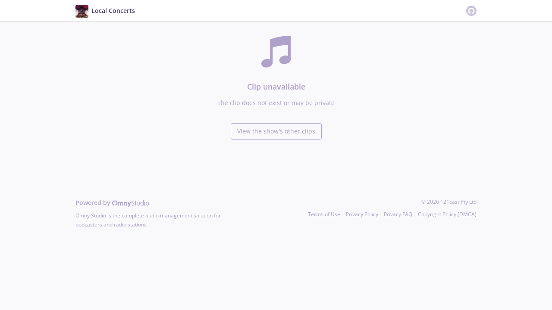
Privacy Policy (362, 214)
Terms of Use (324, 214)
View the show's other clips (276, 131)
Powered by (93, 202)
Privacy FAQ (398, 214)
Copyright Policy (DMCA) (447, 214)
